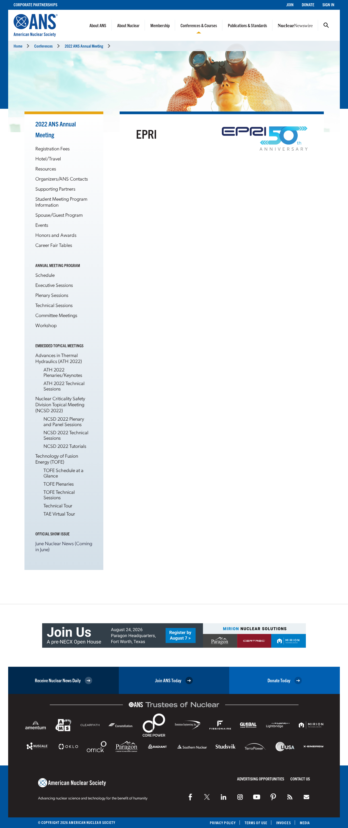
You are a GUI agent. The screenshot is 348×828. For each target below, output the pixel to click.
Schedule (45, 275)
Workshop (46, 325)
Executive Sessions (54, 285)
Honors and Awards (55, 235)
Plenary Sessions (51, 295)
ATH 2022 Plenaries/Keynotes (63, 372)
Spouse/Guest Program (59, 215)
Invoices (283, 822)
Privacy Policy (223, 822)
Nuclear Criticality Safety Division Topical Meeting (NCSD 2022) (60, 404)
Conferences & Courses (199, 25)
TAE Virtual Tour (59, 513)
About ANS (97, 25)
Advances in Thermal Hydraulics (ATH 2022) (58, 358)
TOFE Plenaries (59, 483)
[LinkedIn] (223, 797)
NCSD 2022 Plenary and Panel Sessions (64, 421)
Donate (308, 4)
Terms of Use (256, 822)
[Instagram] (240, 797)
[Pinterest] (273, 797)
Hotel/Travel (48, 158)
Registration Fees (52, 148)
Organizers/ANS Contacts (61, 178)
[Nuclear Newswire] (289, 797)
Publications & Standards (247, 25)
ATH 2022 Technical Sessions (64, 386)
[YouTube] (256, 797)
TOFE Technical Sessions (59, 494)
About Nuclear (128, 25)
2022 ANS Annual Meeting (84, 45)
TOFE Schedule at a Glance (63, 473)
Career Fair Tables (53, 245)
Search (326, 25)
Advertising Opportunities (260, 778)
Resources (45, 168)
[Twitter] (206, 797)
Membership (160, 25)
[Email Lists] (306, 797)
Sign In (328, 4)
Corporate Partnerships (35, 4)
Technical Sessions (54, 305)
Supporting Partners (55, 188)
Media (305, 822)
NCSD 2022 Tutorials (65, 446)
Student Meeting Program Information (61, 202)
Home (18, 45)
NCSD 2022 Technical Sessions (66, 435)
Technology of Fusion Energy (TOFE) (56, 458)
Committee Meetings (56, 315)
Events (41, 225)
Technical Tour (58, 505)
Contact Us (300, 778)
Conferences (43, 45)
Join (290, 4)
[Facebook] (190, 797)
